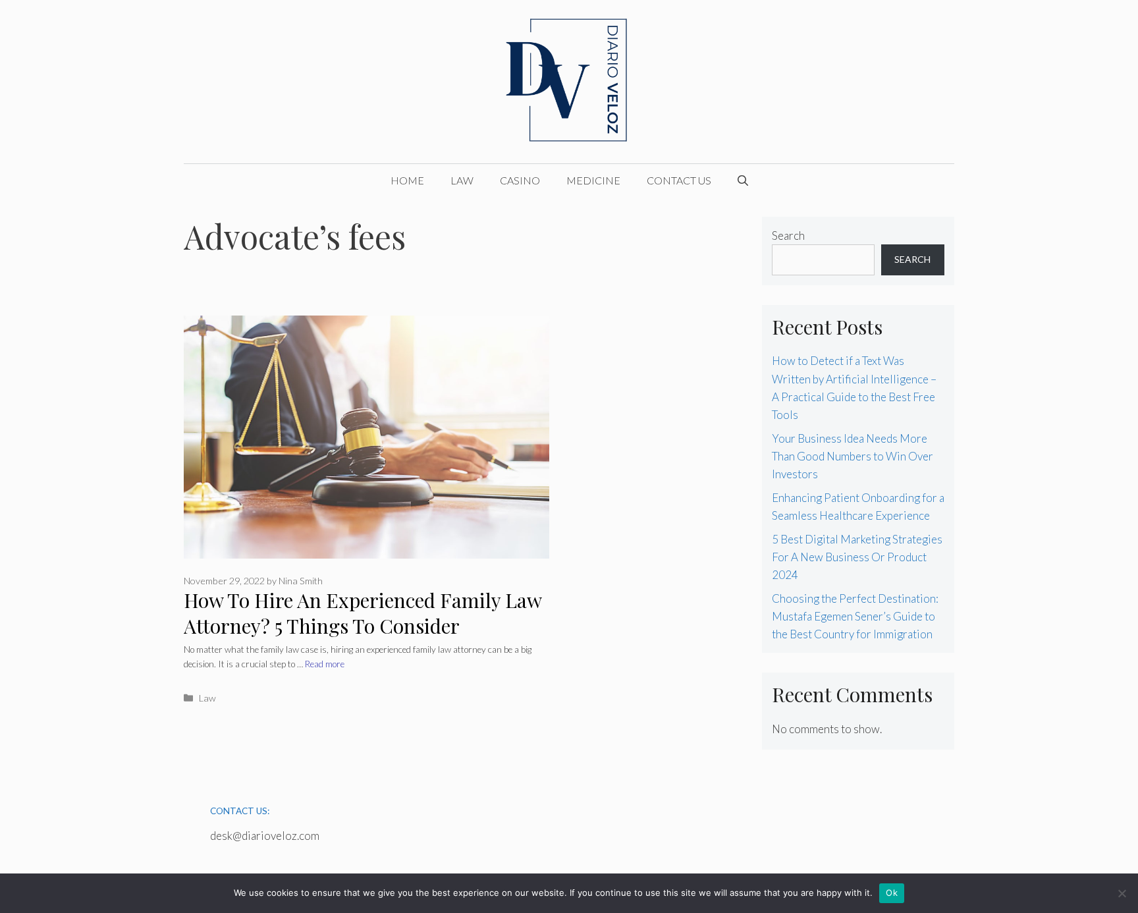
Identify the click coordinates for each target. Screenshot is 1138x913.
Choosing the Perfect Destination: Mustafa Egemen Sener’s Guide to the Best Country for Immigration (855, 616)
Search (788, 235)
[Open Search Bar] (742, 180)
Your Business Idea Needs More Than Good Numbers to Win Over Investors (852, 456)
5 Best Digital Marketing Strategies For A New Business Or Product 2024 (857, 557)
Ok (892, 892)
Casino (520, 180)
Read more (324, 664)
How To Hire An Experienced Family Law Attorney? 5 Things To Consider (362, 613)
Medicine (593, 180)
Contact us (679, 180)
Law (462, 180)
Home (407, 180)
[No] (1121, 893)
